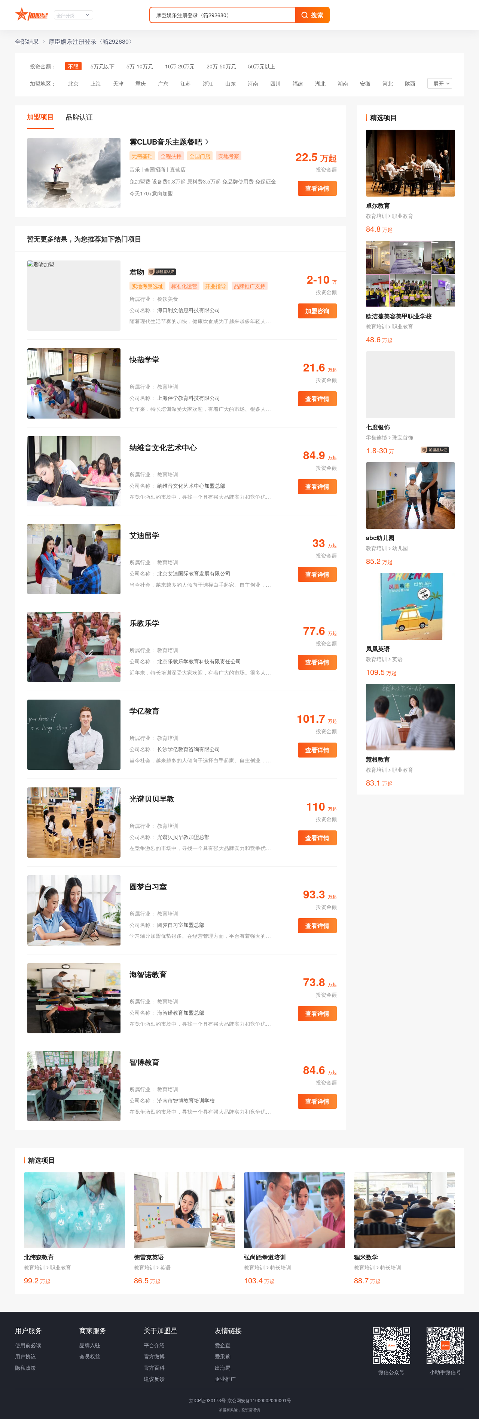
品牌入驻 (89, 1345)
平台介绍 (154, 1345)
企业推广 (225, 1378)
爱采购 (223, 1356)
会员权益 (89, 1356)
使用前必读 (28, 1345)
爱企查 (223, 1345)
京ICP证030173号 (208, 1400)
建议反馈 (154, 1378)
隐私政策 (25, 1367)
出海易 (223, 1367)
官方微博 (154, 1356)
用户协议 (25, 1356)
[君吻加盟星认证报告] (162, 272)
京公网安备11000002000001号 (259, 1400)
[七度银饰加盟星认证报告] (436, 450)
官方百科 (154, 1367)
